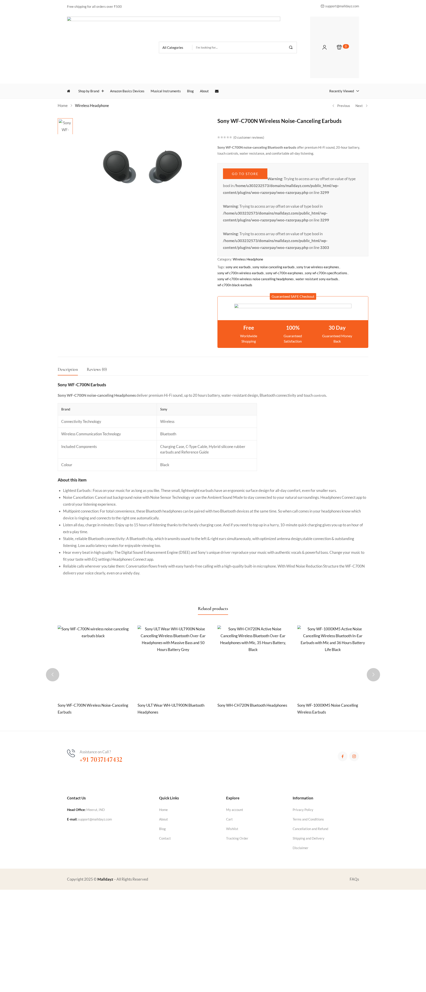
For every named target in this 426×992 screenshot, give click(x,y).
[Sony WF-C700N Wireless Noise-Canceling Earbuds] (93, 660)
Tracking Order (237, 838)
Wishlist (232, 829)
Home (63, 105)
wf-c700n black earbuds (234, 285)
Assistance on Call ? (95, 751)
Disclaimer (300, 848)
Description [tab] (68, 369)
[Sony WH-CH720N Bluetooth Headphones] (252, 660)
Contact (165, 838)
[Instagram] (354, 756)
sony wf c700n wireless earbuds (240, 273)
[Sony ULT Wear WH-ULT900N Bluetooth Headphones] (173, 660)
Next (359, 106)
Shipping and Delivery (308, 838)
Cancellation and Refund (310, 829)
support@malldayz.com (95, 819)
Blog (162, 829)
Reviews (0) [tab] (97, 369)
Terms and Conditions (308, 819)
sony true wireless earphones (317, 267)
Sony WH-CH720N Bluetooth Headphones (252, 705)
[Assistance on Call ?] (71, 753)
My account (234, 810)
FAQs (354, 879)
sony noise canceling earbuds (273, 267)
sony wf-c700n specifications (326, 273)
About (163, 819)
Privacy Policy (303, 810)
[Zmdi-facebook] (342, 756)
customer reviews (249, 137)
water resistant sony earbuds (317, 279)
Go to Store (245, 174)
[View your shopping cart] (339, 47)
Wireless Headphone (92, 105)
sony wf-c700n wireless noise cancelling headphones (255, 279)
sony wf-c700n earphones (284, 273)
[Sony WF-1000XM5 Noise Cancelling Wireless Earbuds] (332, 660)
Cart (229, 819)
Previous (343, 106)
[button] (175, 47)
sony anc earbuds (238, 267)
